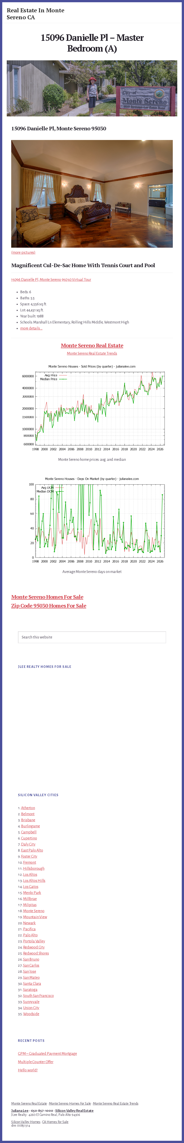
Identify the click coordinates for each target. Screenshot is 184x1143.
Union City (31, 1008)
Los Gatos (30, 887)
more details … (31, 328)
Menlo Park (32, 893)
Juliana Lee (19, 1111)
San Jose (29, 972)
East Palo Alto (32, 850)
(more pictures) (23, 253)
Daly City (28, 844)
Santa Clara (32, 984)
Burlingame (30, 826)
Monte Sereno (33, 911)
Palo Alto (30, 935)
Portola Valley (34, 941)
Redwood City (34, 947)
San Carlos (31, 966)
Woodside (31, 1014)
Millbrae (30, 899)
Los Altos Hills (34, 881)
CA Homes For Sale (55, 1122)
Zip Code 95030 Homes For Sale (48, 605)
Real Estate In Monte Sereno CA (35, 13)
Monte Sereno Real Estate (92, 345)
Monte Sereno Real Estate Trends (92, 354)
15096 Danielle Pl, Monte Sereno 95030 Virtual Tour (51, 280)
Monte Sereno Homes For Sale (47, 596)
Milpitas (29, 905)
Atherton (28, 808)
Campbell (28, 832)
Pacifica (29, 929)
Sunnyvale (31, 1002)
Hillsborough (33, 869)
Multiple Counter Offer (35, 1062)
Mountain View (35, 917)
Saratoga (30, 990)
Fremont (29, 863)
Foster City (29, 857)
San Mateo (31, 978)
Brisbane (28, 820)
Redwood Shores (36, 953)
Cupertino (29, 838)
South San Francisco (38, 996)
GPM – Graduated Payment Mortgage (47, 1054)
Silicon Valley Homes (25, 1122)
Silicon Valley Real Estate (74, 1111)
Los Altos (30, 875)
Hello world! (28, 1070)
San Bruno (31, 959)
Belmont (28, 814)
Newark (29, 923)
